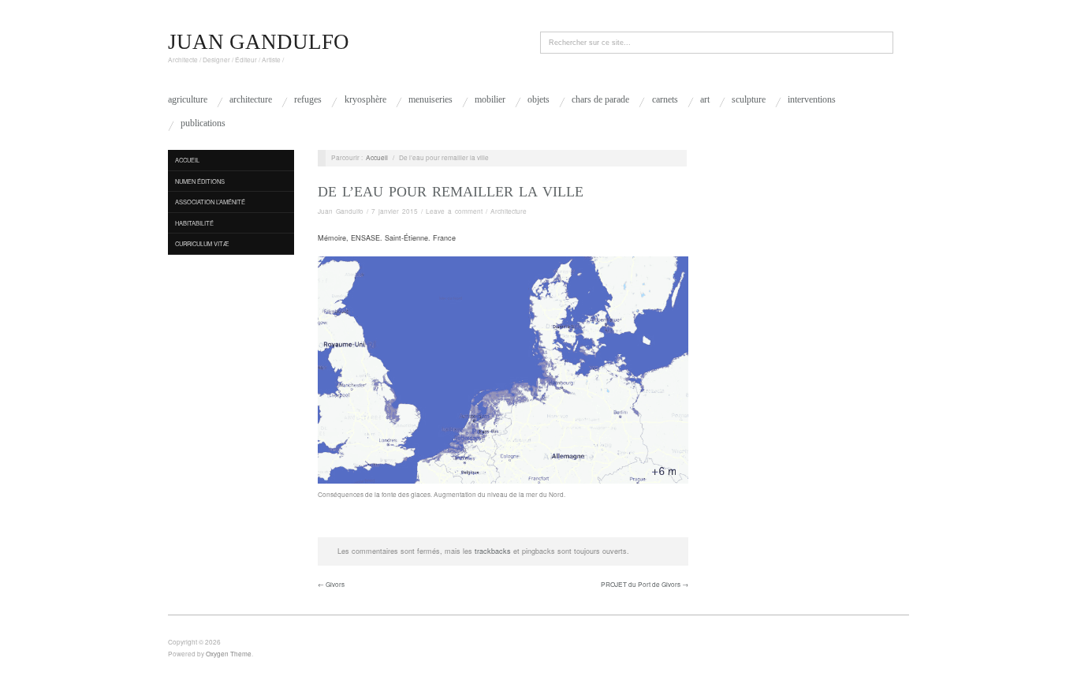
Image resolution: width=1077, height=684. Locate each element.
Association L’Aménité (210, 201)
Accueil (187, 159)
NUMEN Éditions (200, 181)
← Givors (331, 584)
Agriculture (187, 99)
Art (705, 99)
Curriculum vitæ (202, 243)
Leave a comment (454, 211)
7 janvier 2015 (394, 211)
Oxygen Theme (229, 653)
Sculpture (749, 99)
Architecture (250, 99)
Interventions (812, 99)
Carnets (665, 99)
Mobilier (490, 99)
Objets (538, 99)
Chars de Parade (600, 99)
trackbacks (493, 551)
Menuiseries (430, 99)
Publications (203, 123)
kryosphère (365, 99)
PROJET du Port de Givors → (644, 584)
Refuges (308, 99)
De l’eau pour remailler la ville (450, 192)
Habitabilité (194, 223)
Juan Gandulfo (340, 211)
